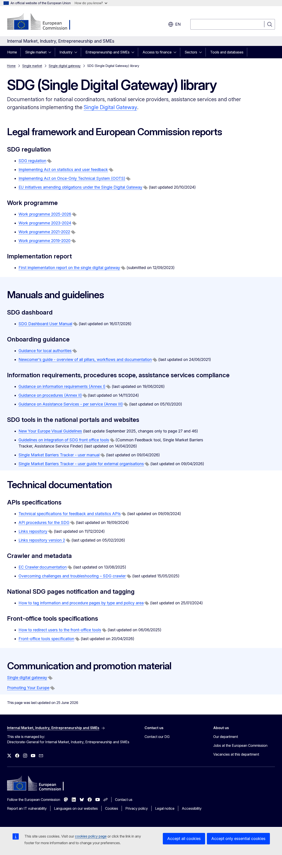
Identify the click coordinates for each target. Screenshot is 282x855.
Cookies (111, 808)
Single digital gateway (65, 66)
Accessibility (192, 808)
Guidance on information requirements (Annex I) (62, 386)
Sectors (191, 52)
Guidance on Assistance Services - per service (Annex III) (71, 404)
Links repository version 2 (42, 540)
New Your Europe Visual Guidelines (50, 431)
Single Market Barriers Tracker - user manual (59, 455)
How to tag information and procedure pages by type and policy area (81, 603)
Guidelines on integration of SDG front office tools (64, 440)
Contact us (123, 799)
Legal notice (164, 808)
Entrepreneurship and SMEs (107, 52)
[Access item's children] (51, 52)
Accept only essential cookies (238, 838)
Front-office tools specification (46, 638)
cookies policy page (91, 836)
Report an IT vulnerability (27, 808)
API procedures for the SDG (44, 522)
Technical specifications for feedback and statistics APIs (70, 513)
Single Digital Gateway (110, 107)
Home (12, 52)
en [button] (178, 24)
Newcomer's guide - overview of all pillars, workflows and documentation (85, 359)
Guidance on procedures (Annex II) (50, 395)
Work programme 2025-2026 (45, 214)
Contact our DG (157, 736)
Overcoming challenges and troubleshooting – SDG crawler (72, 576)
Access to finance (157, 52)
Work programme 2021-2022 (44, 231)
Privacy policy (136, 808)
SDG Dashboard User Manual (45, 323)
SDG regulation (32, 160)
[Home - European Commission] (42, 22)
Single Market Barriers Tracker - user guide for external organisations (81, 463)
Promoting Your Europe (28, 687)
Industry (65, 52)
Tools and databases (226, 52)
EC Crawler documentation (43, 567)
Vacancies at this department (236, 754)
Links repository (33, 531)
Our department (225, 736)
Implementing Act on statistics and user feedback (63, 169)
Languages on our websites (76, 808)
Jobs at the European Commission (240, 745)
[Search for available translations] (49, 161)
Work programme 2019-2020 (44, 240)
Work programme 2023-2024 (45, 223)
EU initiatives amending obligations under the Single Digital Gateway (80, 187)
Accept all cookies (184, 838)
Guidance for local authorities (45, 350)
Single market (35, 52)
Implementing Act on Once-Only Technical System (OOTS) (72, 178)
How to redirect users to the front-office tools (60, 630)
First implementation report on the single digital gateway (69, 267)
